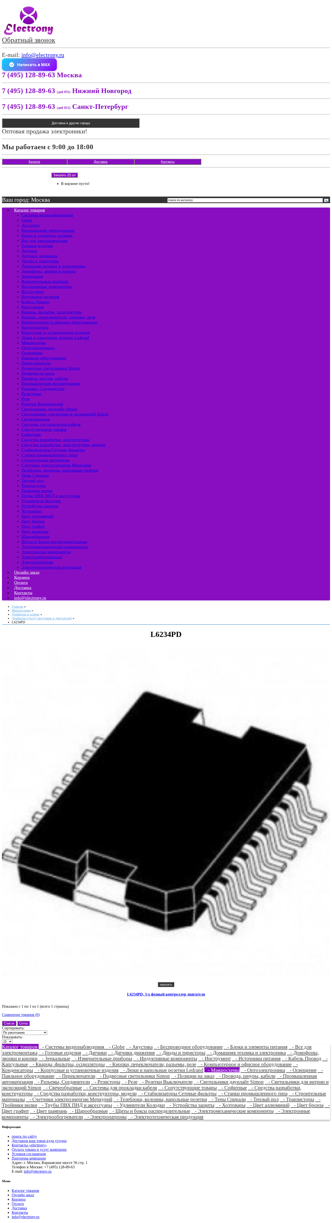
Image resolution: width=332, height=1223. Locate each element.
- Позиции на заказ (192, 1076)
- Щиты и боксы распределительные (149, 1111)
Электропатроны (37, 562)
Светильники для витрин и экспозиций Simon (64, 414)
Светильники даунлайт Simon (49, 409)
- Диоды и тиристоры (180, 1052)
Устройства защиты (39, 505)
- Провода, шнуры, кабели (245, 1076)
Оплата (18, 1204)
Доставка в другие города (71, 123)
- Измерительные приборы (101, 1058)
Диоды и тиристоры (40, 261)
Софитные (31, 434)
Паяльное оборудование (43, 358)
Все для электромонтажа (44, 240)
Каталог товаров (29, 210)
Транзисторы (33, 485)
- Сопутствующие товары (187, 1087)
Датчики (29, 250)
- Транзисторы (297, 1099)
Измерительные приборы (45, 281)
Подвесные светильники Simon (50, 368)
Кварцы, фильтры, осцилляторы (51, 312)
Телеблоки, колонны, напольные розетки (59, 470)
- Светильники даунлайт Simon (228, 1081)
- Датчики (94, 1052)
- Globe (115, 1047)
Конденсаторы (34, 327)
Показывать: (12, 1037)
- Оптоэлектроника (263, 1070)
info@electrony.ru (42, 55)
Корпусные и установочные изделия (55, 332)
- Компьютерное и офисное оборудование (244, 1064)
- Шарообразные (88, 1111)
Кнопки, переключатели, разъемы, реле (58, 317)
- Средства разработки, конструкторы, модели (85, 1093)
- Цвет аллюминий (267, 1105)
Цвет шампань (35, 531)
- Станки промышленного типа (253, 1093)
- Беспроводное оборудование (188, 1047)
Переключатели (36, 363)
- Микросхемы (222, 1070)
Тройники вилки (37, 490)
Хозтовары (31, 511)
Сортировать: (13, 1028)
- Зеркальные (54, 1058)
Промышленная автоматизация (50, 383)
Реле (25, 398)
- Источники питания (256, 1058)
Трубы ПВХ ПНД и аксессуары (50, 495)
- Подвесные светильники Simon (133, 1076)
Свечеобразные (35, 419)
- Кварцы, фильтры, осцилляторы (67, 1064)
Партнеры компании (29, 1158)
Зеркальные (32, 276)
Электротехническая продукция (51, 567)
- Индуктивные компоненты (165, 1058)
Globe (26, 220)
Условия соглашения (29, 1154)
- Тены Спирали (227, 1099)
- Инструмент (214, 1058)
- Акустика (139, 1047)
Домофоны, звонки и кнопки (48, 271)
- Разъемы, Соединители (62, 1081)
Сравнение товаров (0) (21, 1015)
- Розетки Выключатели (165, 1081)
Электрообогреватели (41, 557)
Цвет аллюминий (37, 516)
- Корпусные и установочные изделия (76, 1070)
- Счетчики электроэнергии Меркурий (69, 1099)
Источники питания (40, 296)
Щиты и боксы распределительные (54, 541)
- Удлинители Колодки (139, 1105)
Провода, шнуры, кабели (44, 378)
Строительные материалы (45, 460)
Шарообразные (35, 536)
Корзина (19, 1199)
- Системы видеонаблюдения (72, 1047)
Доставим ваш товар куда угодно (39, 1141)
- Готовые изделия (59, 1052)
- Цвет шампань (48, 1111)
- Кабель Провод (301, 1058)
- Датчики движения (131, 1052)
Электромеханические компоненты (54, 546)
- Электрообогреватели (56, 1116)
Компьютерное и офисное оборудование (59, 322)
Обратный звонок (28, 40)
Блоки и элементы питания (46, 235)
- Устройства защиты (190, 1105)
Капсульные (32, 306)
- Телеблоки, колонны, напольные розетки (160, 1099)
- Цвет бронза (306, 1105)
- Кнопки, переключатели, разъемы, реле (151, 1064)
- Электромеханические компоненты (232, 1111)
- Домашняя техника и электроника (246, 1052)
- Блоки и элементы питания (256, 1047)
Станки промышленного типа (49, 454)
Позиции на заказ (37, 373)
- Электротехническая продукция (165, 1116)
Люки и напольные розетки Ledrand (55, 337)
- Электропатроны (105, 1116)
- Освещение (301, 1070)
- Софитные (232, 1087)
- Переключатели (75, 1076)
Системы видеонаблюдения (47, 215)
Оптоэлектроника (38, 347)
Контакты (168, 162)
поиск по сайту (24, 1136)
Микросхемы (33, 342)
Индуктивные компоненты (46, 286)
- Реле (129, 1081)
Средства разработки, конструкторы (55, 439)
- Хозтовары (230, 1105)
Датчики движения (39, 255)
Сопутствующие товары (44, 429)
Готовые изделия (37, 245)
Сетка (23, 1023)
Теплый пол (32, 480)
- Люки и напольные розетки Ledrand (161, 1070)
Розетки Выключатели (42, 403)
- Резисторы (105, 1081)
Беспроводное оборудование (48, 230)
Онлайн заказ (23, 1195)
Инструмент (32, 291)
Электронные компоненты (46, 551)
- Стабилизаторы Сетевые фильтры (177, 1093)
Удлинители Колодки (41, 500)
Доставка (100, 162)
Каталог (34, 162)
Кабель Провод (35, 301)
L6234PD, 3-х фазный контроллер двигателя (166, 994)
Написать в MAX (33, 64)
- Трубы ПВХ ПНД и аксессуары (75, 1105)
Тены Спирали (35, 475)
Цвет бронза (32, 521)
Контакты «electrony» (29, 1145)
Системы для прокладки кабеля (50, 424)
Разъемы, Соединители (43, 388)
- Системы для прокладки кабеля (120, 1087)
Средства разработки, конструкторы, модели (63, 444)
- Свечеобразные (62, 1087)
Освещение (32, 352)
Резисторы (31, 393)
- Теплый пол (263, 1099)
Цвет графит (33, 526)
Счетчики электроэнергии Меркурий (56, 465)
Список (9, 1023)
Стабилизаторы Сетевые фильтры (53, 449)
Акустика (30, 225)
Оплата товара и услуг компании (39, 1149)
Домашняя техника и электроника (53, 266)
